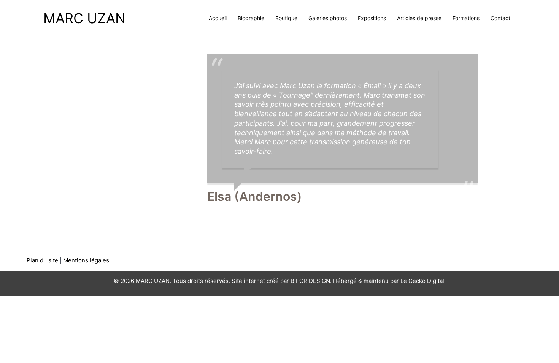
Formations (466, 18)
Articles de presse (419, 18)
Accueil (218, 18)
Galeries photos (327, 18)
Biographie (251, 18)
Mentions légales (86, 260)
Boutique (286, 18)
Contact (500, 18)
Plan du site (42, 260)
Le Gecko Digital (422, 280)
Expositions (372, 18)
